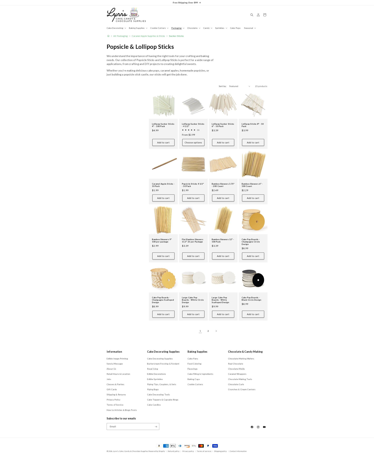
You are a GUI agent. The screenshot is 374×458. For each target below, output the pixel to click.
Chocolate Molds (236, 369)
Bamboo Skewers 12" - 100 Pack (223, 240)
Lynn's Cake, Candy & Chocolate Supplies (130, 451)
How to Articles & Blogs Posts (122, 410)
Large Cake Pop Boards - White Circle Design (193, 300)
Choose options (193, 142)
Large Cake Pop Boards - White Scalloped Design (220, 300)
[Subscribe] (156, 426)
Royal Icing (152, 369)
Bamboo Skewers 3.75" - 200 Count (223, 185)
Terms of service (204, 451)
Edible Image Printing (117, 358)
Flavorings (193, 369)
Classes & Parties (115, 384)
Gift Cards (112, 389)
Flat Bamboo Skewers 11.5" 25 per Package (192, 240)
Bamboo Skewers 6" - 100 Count (252, 185)
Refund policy (174, 451)
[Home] (108, 36)
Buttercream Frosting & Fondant (163, 363)
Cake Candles (154, 404)
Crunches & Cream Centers (241, 389)
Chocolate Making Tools (240, 379)
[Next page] (216, 331)
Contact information (238, 451)
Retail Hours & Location (118, 374)
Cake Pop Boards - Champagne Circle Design (251, 242)
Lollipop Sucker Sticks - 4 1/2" (193, 125)
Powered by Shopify (157, 451)
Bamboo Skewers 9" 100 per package (162, 240)
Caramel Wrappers (237, 374)
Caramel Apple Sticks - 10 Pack (163, 185)
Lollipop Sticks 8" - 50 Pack (253, 125)
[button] (116, 28)
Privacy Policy (113, 399)
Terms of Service (115, 404)
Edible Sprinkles (155, 379)
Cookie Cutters (195, 384)
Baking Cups (194, 379)
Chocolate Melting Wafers (241, 358)
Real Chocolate (235, 363)
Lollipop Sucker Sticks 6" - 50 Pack (223, 125)
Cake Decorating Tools (158, 394)
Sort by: (222, 86)
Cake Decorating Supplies (160, 358)
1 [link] (200, 330)
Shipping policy (220, 451)
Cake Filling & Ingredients (200, 374)
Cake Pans (193, 358)
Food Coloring (194, 363)
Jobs (109, 379)
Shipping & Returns (116, 394)
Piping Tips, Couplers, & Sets (161, 384)
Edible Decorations (156, 374)
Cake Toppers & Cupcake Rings (162, 399)
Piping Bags (153, 389)
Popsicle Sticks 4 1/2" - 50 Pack (193, 185)
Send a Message (115, 363)
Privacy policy (188, 451)
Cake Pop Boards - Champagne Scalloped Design (163, 300)
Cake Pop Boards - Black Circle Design (251, 298)
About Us (111, 369)
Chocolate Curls (236, 384)
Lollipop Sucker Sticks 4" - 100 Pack (163, 125)
